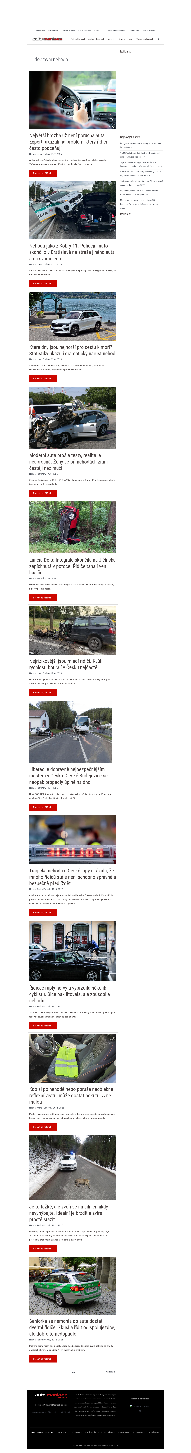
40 (73, 1372)
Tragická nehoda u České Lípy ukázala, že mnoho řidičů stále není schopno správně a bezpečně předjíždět (72, 877)
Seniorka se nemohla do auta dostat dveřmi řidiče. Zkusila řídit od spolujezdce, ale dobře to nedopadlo (72, 1327)
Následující (112, 1372)
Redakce (39, 1405)
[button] (105, 39)
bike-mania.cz (63, 1432)
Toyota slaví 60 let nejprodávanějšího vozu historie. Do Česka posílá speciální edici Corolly (141, 164)
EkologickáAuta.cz (110, 1432)
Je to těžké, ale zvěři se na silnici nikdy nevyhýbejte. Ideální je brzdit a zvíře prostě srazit (68, 1213)
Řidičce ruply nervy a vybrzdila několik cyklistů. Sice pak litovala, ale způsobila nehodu (69, 994)
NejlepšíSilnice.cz (93, 1432)
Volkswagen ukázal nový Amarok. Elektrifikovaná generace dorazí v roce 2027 (141, 183)
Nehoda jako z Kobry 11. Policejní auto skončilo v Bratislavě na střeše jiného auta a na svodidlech (72, 252)
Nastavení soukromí (39, 1412)
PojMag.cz (139, 1432)
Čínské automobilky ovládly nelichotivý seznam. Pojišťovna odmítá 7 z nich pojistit (141, 174)
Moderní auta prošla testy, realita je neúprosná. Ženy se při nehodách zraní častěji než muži (68, 461)
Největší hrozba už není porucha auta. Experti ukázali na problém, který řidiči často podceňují (68, 141)
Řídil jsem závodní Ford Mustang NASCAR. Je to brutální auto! (141, 145)
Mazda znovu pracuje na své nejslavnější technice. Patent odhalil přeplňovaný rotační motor (139, 204)
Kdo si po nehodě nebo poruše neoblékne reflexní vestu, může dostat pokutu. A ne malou (71, 1095)
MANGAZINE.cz (126, 1432)
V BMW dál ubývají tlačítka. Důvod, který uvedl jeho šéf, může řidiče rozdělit (140, 155)
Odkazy (47, 1405)
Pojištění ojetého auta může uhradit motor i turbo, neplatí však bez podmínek (139, 193)
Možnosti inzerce (59, 1405)
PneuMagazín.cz (77, 1432)
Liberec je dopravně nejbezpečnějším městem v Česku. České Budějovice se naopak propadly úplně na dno (68, 775)
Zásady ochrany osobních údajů (59, 1412)
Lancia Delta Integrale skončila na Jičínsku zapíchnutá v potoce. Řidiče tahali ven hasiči (72, 566)
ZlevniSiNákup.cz (152, 1432)
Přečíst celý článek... (43, 172)
